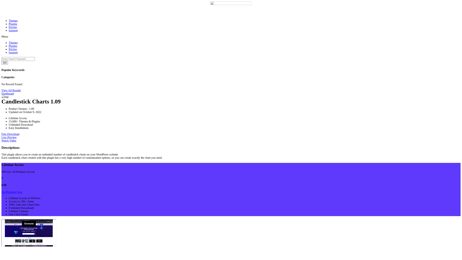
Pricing (13, 27)
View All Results (11, 90)
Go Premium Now (12, 192)
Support (13, 30)
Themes (13, 20)
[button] (231, 36)
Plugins (13, 23)
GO (4, 62)
